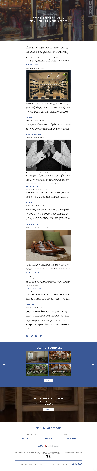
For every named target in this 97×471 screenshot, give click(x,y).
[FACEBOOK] (73, 464)
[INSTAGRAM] (76, 464)
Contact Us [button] (48, 409)
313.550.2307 (65, 434)
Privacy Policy (64, 464)
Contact (39, 324)
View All (48, 380)
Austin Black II (36, 321)
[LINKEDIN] (79, 464)
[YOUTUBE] (81, 464)
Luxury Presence (39, 464)
